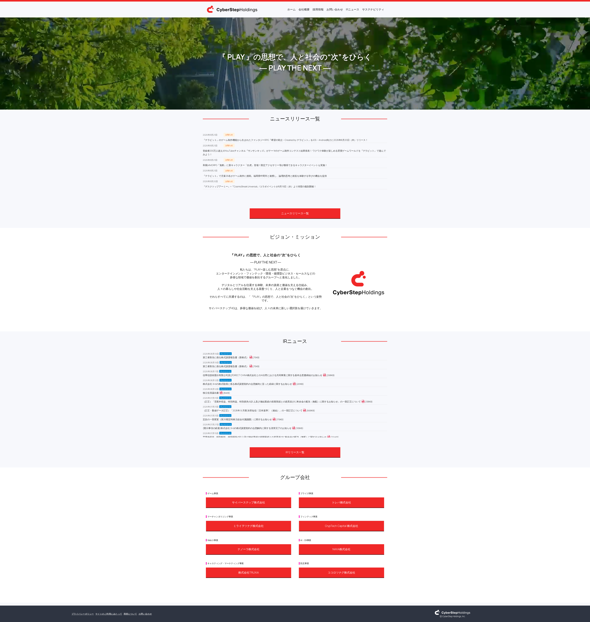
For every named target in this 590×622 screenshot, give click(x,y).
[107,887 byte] (295, 428)
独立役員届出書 (211, 392)
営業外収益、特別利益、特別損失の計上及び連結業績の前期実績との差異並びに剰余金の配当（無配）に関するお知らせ (264, 437)
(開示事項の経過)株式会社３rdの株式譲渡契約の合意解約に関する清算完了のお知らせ (247, 428)
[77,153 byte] (252, 366)
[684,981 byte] (306, 410)
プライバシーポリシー (83, 613)
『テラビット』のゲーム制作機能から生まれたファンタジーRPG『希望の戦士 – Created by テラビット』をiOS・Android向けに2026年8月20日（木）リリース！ (285, 140)
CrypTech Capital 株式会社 (341, 526)
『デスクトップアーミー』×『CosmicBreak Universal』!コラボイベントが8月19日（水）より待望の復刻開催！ (259, 186)
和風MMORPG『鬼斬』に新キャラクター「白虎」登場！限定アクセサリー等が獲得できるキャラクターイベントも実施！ (265, 165)
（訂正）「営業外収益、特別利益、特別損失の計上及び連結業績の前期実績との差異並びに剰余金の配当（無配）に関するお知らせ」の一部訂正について (282, 401)
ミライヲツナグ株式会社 (248, 526)
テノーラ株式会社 (249, 549)
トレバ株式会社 (341, 502)
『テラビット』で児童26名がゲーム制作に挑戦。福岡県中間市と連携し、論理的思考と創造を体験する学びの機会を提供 (265, 176)
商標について (130, 613)
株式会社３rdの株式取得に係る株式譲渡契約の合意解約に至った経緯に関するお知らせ (247, 384)
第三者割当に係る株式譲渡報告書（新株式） (226, 357)
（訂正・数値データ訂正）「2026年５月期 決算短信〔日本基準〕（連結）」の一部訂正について (252, 410)
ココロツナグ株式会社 (341, 572)
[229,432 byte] (330, 437)
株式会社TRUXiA (248, 572)
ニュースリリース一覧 (295, 213)
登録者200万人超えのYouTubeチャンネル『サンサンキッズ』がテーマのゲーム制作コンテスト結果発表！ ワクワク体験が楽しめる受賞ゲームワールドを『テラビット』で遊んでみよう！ (294, 152)
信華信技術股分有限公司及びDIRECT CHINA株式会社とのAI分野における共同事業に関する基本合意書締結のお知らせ (262, 375)
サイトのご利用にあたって (108, 613)
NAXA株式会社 (341, 549)
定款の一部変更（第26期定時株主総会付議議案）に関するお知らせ (237, 419)
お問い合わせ (145, 613)
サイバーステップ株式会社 (248, 502)
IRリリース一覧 (295, 452)
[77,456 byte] (252, 357)
